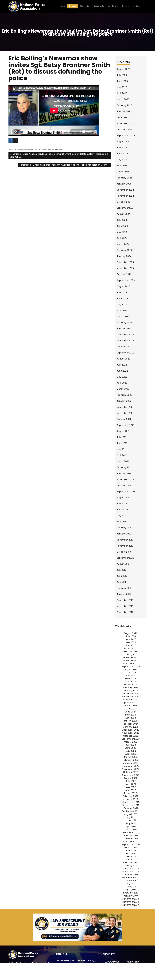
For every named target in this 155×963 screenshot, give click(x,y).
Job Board (113, 6)
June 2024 (122, 225)
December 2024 (125, 189)
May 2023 (122, 304)
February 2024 (124, 250)
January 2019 (124, 594)
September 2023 (126, 280)
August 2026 (123, 69)
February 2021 (124, 467)
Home (62, 6)
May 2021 (121, 449)
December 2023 (125, 262)
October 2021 (124, 419)
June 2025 (122, 153)
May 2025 (122, 159)
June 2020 (122, 509)
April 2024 (122, 238)
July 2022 (122, 364)
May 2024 (122, 232)
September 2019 (125, 557)
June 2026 (122, 81)
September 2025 (126, 135)
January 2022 (124, 400)
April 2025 (122, 165)
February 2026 (124, 105)
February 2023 (124, 322)
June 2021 (122, 443)
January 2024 (124, 256)
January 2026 (124, 111)
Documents (99, 6)
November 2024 (125, 195)
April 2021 (122, 455)
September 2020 (126, 491)
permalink (59, 149)
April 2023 (122, 310)
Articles (137, 6)
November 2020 (125, 479)
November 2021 (125, 413)
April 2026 (122, 93)
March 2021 (123, 461)
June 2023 (122, 298)
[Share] (10, 140)
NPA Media (84, 6)
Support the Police (35, 149)
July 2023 (122, 292)
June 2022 (122, 370)
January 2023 (124, 328)
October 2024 (124, 201)
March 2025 (123, 171)
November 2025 (125, 123)
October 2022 (124, 346)
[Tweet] (15, 140)
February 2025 (124, 177)
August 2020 (123, 497)
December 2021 (125, 406)
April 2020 (122, 521)
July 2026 (122, 75)
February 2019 (124, 588)
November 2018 (125, 606)
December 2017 (125, 612)
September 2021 (125, 425)
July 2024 (122, 219)
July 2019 (121, 569)
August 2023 (123, 286)
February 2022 (124, 394)
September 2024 (126, 207)
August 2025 (123, 141)
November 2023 (125, 268)
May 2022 (122, 376)
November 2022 (125, 340)
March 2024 (123, 244)
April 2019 (122, 581)
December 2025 (125, 117)
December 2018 (125, 600)
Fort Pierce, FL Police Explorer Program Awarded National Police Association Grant (64, 164)
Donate (72, 6)
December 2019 (125, 539)
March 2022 (123, 388)
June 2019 (122, 575)
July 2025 (122, 147)
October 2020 (124, 485)
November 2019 (125, 545)
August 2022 (123, 358)
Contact (125, 6)
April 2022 (122, 382)
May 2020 (122, 515)
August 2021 (123, 431)
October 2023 (124, 274)
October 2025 (124, 129)
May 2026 (122, 87)
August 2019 (123, 563)
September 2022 (126, 352)
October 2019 (124, 551)
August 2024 (123, 213)
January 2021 (124, 473)
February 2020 (124, 527)
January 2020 (124, 533)
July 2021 (121, 437)
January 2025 (124, 183)
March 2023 (123, 316)
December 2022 (125, 334)
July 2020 (122, 503)
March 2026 (123, 99)
